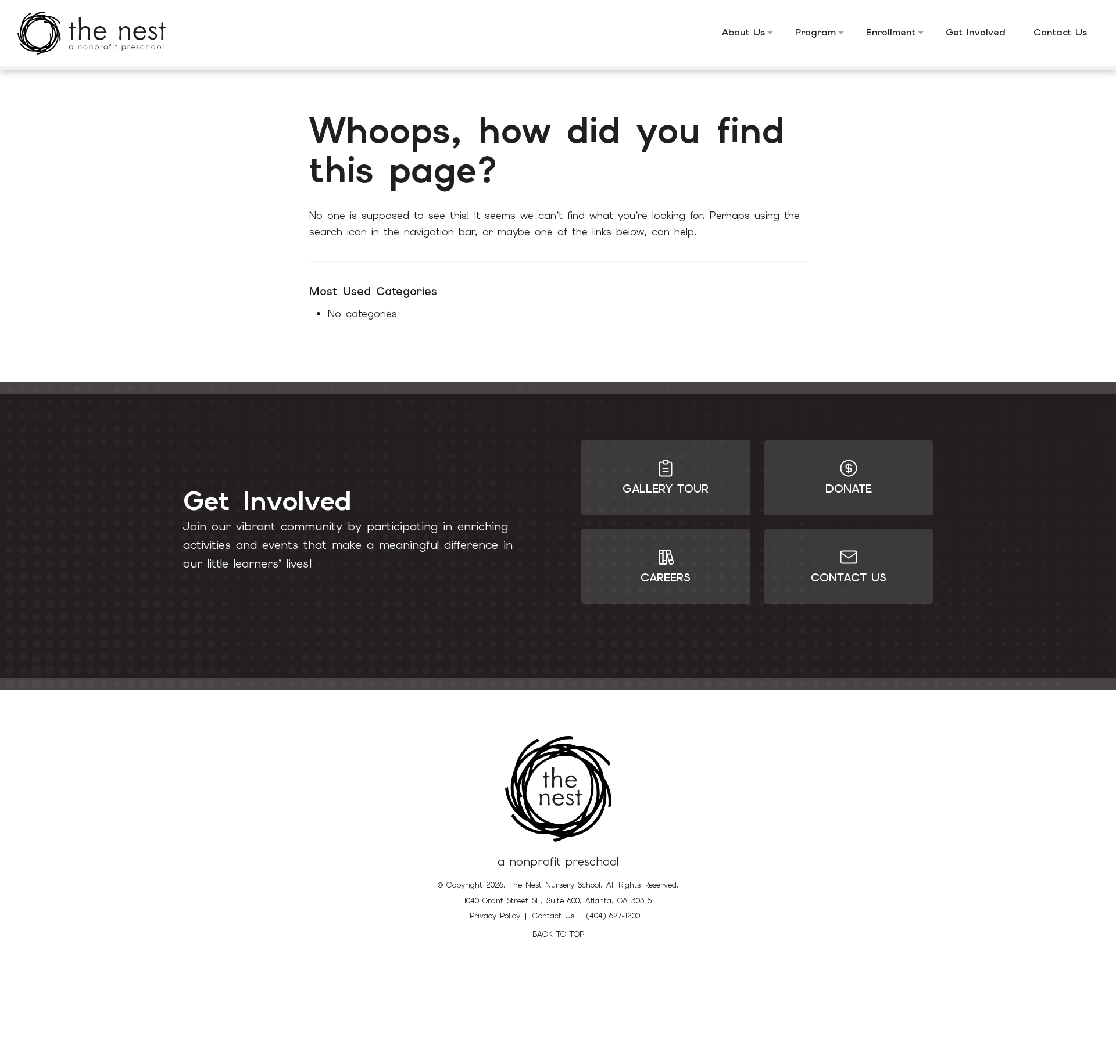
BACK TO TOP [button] (558, 934)
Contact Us (553, 916)
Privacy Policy (495, 916)
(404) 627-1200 (613, 916)
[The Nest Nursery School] (100, 33)
